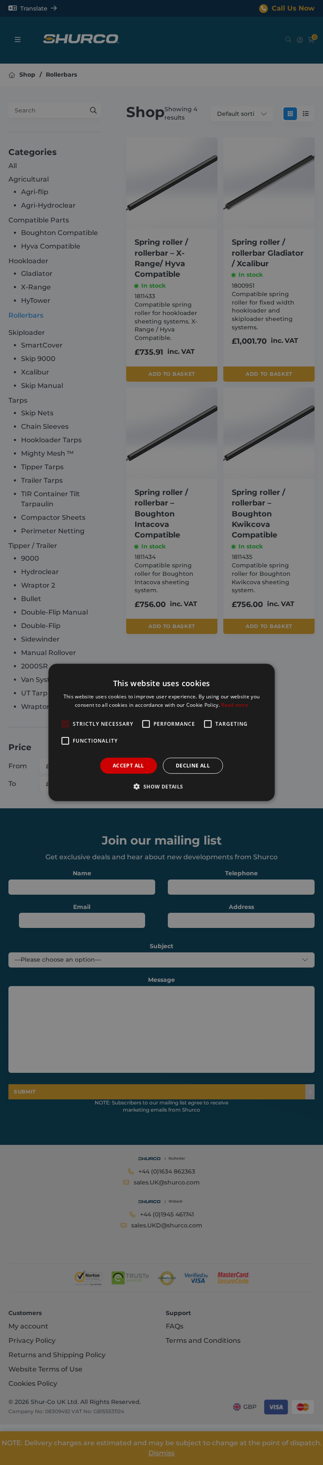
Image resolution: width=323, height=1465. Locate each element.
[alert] (161, 732)
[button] (161, 786)
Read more (234, 704)
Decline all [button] (193, 765)
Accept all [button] (128, 765)
